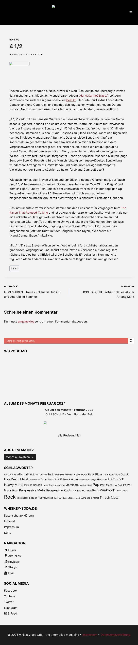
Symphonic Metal (90, 497)
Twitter (8, 602)
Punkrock (107, 490)
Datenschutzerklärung (19, 515)
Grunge (93, 479)
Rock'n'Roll (22, 497)
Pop (96, 484)
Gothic (75, 479)
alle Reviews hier (69, 435)
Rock (14, 268)
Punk (95, 490)
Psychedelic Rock (81, 490)
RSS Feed (10, 613)
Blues (91, 474)
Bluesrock (101, 474)
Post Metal (106, 485)
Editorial (9, 521)
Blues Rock (114, 475)
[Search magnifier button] (131, 341)
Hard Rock (116, 479)
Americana (59, 475)
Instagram (11, 607)
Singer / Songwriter (41, 497)
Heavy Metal (13, 485)
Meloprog (60, 485)
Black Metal (80, 474)
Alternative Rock (43, 474)
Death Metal (19, 479)
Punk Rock (121, 490)
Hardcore (102, 479)
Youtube (9, 596)
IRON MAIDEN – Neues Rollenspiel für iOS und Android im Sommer (32, 292)
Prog (15, 490)
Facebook (10, 590)
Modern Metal (86, 485)
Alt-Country (10, 474)
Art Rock (69, 474)
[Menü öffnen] (131, 12)
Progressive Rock (58, 490)
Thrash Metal (109, 498)
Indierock (36, 485)
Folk (57, 479)
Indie (26, 484)
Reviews (14, 39)
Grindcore (84, 479)
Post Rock (117, 485)
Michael (18, 54)
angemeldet (26, 321)
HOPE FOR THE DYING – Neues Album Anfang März (108, 292)
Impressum (11, 527)
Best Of (71, 100)
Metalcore (72, 485)
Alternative (24, 474)
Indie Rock (48, 485)
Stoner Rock (74, 498)
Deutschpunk (34, 480)
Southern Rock (60, 498)
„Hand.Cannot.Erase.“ (93, 95)
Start (7, 532)
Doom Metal (47, 479)
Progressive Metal (32, 490)
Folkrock (65, 479)
